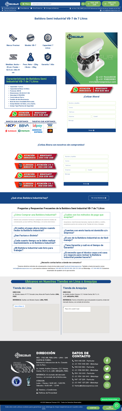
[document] (61, 205)
